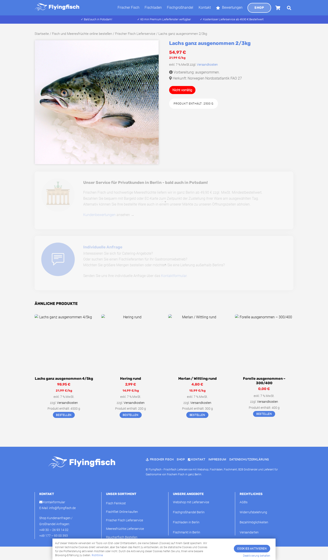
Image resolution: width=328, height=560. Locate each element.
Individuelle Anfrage (102, 247)
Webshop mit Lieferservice (191, 502)
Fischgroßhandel (180, 7)
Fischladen (153, 7)
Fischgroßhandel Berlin (189, 512)
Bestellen (64, 415)
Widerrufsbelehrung (253, 512)
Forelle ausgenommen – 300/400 (264, 380)
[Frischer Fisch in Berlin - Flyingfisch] (57, 8)
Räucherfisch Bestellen (121, 537)
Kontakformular (53, 502)
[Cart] (277, 7)
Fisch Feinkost (116, 503)
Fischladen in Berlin (186, 522)
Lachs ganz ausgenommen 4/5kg (64, 378)
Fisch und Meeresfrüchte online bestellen (82, 34)
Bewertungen (232, 7)
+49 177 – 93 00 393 (53, 536)
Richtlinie (97, 555)
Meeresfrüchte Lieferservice (125, 529)
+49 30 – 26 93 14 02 (54, 530)
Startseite (42, 34)
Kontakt (205, 7)
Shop (259, 8)
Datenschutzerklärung (249, 459)
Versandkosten (207, 65)
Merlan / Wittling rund (197, 378)
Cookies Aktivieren (252, 548)
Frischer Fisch (128, 7)
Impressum (217, 459)
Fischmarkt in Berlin (186, 532)
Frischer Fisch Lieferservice (135, 34)
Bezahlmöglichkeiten (254, 522)
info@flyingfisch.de (62, 508)
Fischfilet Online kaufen (122, 512)
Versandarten (249, 532)
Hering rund (130, 378)
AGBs (243, 502)
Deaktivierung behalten (256, 555)
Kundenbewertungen (99, 215)
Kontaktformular (174, 276)
